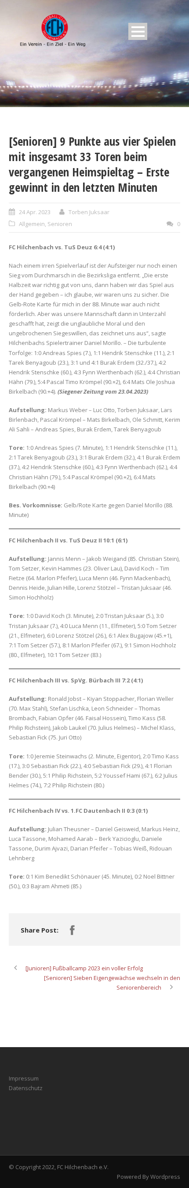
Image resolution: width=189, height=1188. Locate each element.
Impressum (24, 1078)
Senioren (59, 224)
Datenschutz (26, 1088)
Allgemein (32, 224)
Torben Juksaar (89, 212)
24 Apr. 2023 (35, 212)
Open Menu (137, 31)
